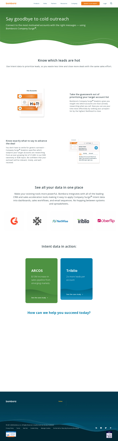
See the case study (38, 297)
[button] (111, 3)
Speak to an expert (90, 3)
